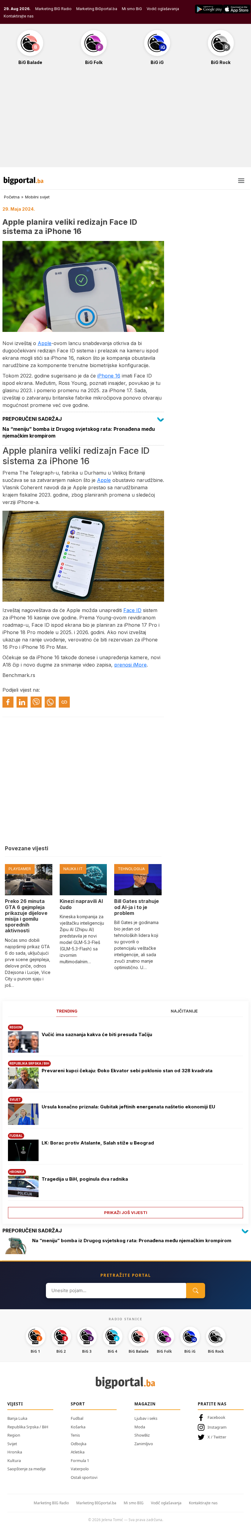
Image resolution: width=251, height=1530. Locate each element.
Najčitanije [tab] (184, 1011)
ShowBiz (142, 1435)
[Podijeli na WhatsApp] (50, 702)
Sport (78, 1404)
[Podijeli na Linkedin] (22, 702)
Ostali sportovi (84, 1477)
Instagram (217, 1427)
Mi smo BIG (134, 1503)
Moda (139, 1427)
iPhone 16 (108, 376)
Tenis (75, 1435)
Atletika (77, 1452)
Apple (44, 343)
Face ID (132, 610)
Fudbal (77, 1418)
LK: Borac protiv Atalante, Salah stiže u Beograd (98, 1143)
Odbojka (78, 1443)
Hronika (14, 1452)
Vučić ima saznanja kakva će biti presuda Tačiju (97, 1034)
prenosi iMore (130, 665)
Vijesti (15, 1404)
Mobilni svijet (37, 196)
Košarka (78, 1427)
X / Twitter (217, 1437)
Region (13, 1435)
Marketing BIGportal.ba (96, 1503)
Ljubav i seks (145, 1418)
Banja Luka (17, 1418)
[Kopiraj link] (64, 702)
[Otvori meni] (241, 181)
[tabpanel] (125, 1119)
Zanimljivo (143, 1443)
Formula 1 (80, 1460)
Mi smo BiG (132, 8)
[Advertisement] (125, 119)
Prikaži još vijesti (125, 1212)
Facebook (216, 1417)
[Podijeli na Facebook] (7, 702)
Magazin (145, 1404)
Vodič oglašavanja (163, 8)
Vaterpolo (80, 1469)
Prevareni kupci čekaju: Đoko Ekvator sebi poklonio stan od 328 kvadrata (127, 1070)
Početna (12, 196)
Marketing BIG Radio (53, 8)
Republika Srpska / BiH (27, 1427)
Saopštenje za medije (26, 1469)
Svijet (12, 1443)
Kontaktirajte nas (19, 16)
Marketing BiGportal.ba (96, 8)
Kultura (14, 1460)
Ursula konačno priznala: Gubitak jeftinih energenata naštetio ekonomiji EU (128, 1107)
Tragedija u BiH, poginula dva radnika (85, 1179)
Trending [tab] (66, 1011)
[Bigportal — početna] (23, 181)
